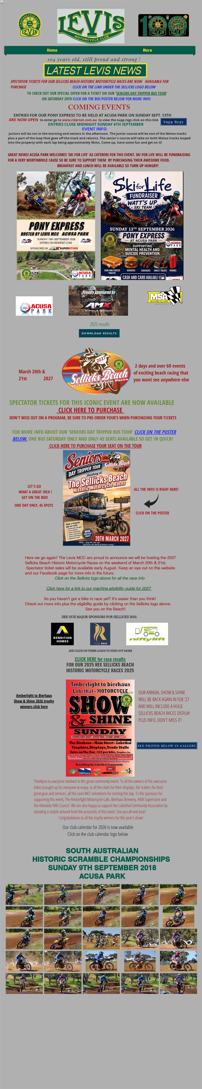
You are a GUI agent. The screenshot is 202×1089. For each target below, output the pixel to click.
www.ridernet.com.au (79, 120)
